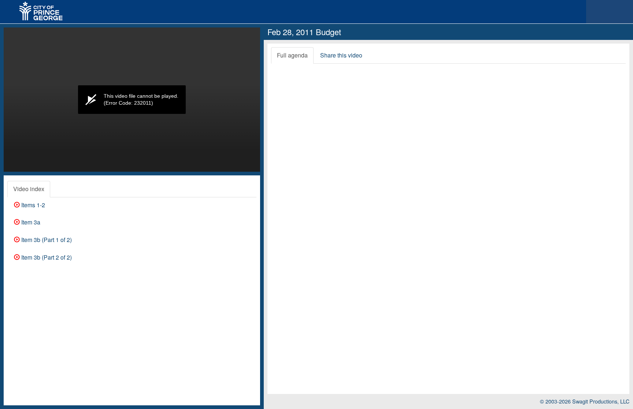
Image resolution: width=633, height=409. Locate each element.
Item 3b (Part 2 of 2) (46, 257)
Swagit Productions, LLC (600, 401)
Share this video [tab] (341, 55)
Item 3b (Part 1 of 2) (46, 239)
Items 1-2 (32, 205)
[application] (132, 99)
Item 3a (30, 222)
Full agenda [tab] (292, 55)
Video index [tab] (28, 189)
